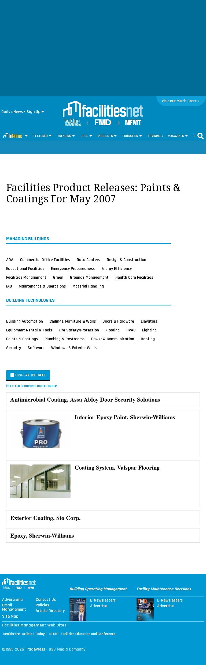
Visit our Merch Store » (181, 101)
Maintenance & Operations (42, 286)
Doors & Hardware (118, 321)
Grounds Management (89, 277)
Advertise (98, 606)
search (200, 136)
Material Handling (88, 286)
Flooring (113, 330)
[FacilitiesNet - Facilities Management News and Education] (103, 109)
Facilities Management (26, 277)
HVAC (130, 330)
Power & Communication (112, 339)
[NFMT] (133, 124)
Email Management (14, 607)
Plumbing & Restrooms (64, 339)
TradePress (35, 649)
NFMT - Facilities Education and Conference (82, 634)
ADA (9, 259)
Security (13, 347)
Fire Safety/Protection (79, 330)
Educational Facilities (25, 268)
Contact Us (46, 600)
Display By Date (30, 375)
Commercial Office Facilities (45, 259)
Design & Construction (126, 259)
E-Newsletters (103, 600)
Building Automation (24, 321)
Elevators (149, 321)
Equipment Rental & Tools (29, 330)
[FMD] (103, 124)
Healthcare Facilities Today (24, 634)
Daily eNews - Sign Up (20, 112)
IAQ (9, 286)
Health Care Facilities (134, 277)
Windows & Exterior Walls (74, 347)
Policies (42, 605)
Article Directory (50, 611)
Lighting (149, 330)
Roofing (148, 339)
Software (36, 347)
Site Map (10, 616)
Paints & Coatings (22, 339)
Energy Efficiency (116, 268)
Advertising (12, 600)
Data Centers (88, 259)
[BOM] (73, 125)
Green (58, 277)
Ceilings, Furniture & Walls (73, 321)
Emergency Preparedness (73, 268)
